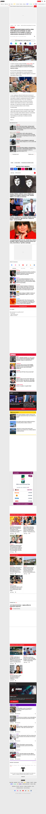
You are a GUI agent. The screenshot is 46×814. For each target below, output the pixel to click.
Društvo (18, 25)
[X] (19, 169)
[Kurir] (2, 1)
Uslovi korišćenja (27, 787)
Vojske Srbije (29, 63)
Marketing (14, 786)
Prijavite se (15, 701)
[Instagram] (23, 169)
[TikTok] (30, 169)
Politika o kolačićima (27, 786)
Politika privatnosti (20, 787)
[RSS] (30, 265)
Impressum (21, 786)
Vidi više (23, 776)
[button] (35, 36)
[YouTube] (26, 169)
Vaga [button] (25, 765)
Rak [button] (18, 765)
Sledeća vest (30, 154)
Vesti (15, 25)
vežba (12, 162)
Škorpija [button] (28, 765)
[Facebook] (15, 169)
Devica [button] (23, 765)
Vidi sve (23, 408)
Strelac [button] (32, 765)
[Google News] (34, 169)
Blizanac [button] (15, 765)
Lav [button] (20, 765)
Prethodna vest (16, 154)
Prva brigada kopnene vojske (27, 162)
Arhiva (33, 786)
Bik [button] (12, 765)
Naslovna (11, 25)
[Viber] (12, 169)
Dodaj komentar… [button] (17, 608)
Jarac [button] (35, 765)
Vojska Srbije (17, 162)
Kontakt (17, 786)
